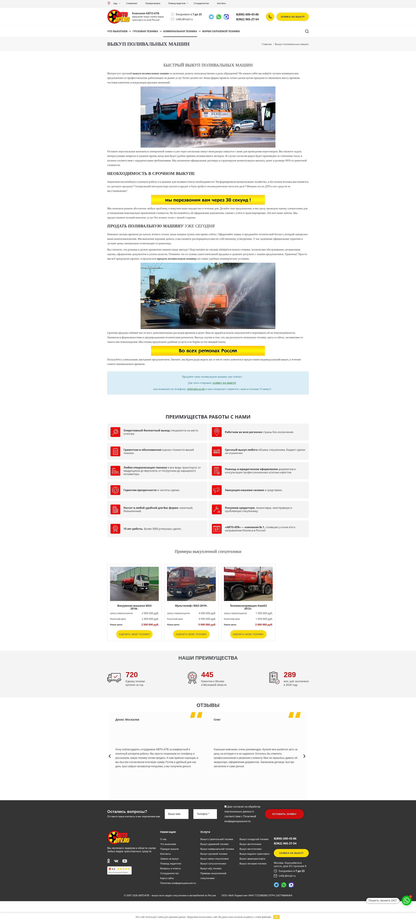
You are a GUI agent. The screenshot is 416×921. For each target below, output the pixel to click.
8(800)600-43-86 (196, 389)
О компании (131, 3)
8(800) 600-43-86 (247, 14)
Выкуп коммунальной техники (217, 849)
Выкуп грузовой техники (213, 853)
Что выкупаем (117, 31)
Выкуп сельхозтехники (213, 863)
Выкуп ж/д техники (210, 868)
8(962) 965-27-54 (247, 19)
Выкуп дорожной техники (214, 844)
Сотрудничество (201, 3)
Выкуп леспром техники (253, 863)
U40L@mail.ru (184, 19)
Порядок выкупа (152, 3)
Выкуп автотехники (250, 844)
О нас (163, 839)
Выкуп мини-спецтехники (214, 858)
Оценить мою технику (134, 634)
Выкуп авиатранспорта (252, 858)
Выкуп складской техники (254, 839)
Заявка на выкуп (293, 16)
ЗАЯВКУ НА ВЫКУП (224, 383)
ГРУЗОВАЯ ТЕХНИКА (145, 31)
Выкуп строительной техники (216, 839)
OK (276, 917)
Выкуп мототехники (250, 849)
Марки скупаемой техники (221, 31)
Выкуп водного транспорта (254, 853)
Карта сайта (167, 878)
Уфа (115, 3)
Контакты (221, 3)
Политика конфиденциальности (178, 883)
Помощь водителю (177, 3)
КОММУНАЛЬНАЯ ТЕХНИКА (180, 31)
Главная (267, 44)
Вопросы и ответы (170, 868)
